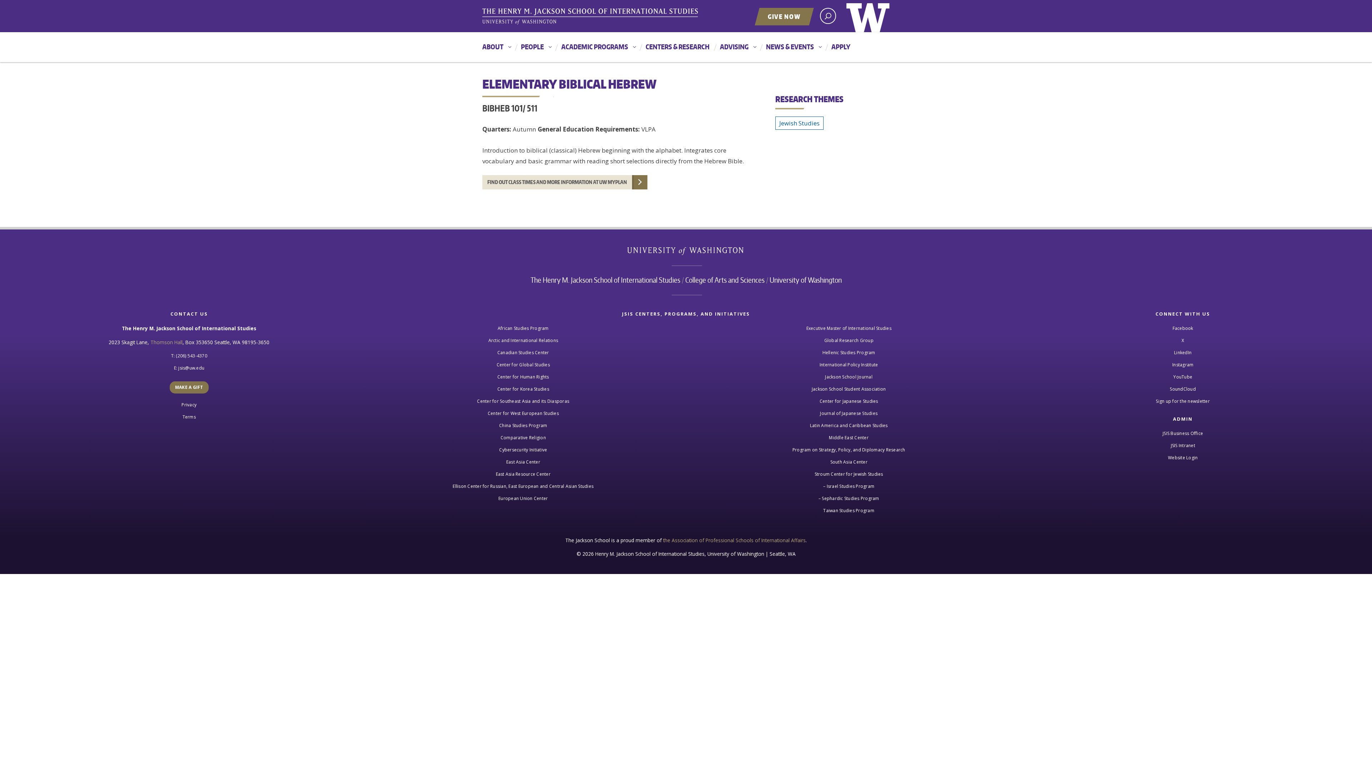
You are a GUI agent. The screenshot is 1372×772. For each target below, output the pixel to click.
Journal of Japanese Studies (849, 413)
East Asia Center (523, 462)
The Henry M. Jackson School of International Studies (605, 279)
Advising (734, 46)
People (532, 46)
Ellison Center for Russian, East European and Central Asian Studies (523, 486)
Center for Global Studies (523, 365)
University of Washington (868, 16)
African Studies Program (523, 328)
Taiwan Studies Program (848, 511)
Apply (840, 46)
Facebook (1183, 328)
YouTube (1182, 377)
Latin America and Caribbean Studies (849, 425)
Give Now (784, 16)
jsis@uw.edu (191, 368)
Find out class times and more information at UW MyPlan (557, 182)
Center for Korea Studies (523, 389)
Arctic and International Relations (523, 340)
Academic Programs (594, 46)
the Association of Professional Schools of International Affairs (734, 540)
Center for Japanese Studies (849, 401)
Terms (189, 417)
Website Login (1183, 458)
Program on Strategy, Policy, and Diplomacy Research (848, 450)
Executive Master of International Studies (848, 328)
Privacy (189, 405)
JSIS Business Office (1183, 433)
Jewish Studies (799, 123)
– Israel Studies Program (848, 486)
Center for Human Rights (523, 377)
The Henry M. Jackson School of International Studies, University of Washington (591, 17)
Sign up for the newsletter (1183, 401)
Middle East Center (849, 438)
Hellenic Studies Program (848, 353)
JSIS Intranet (1183, 445)
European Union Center (523, 498)
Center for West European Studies (523, 413)
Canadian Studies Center (523, 353)
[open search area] (828, 16)
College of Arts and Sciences (725, 279)
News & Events (790, 46)
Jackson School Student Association (849, 389)
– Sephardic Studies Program (849, 498)
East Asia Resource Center (523, 474)
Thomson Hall (166, 342)
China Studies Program (523, 425)
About (492, 46)
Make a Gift (189, 387)
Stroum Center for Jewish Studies (849, 474)
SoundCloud (1183, 389)
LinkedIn (1183, 353)
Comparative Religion (523, 438)
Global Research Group (849, 340)
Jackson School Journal (849, 377)
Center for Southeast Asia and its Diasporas (523, 401)
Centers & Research (678, 46)
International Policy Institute (849, 365)
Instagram (1182, 365)
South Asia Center (849, 462)
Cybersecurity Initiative (523, 450)
